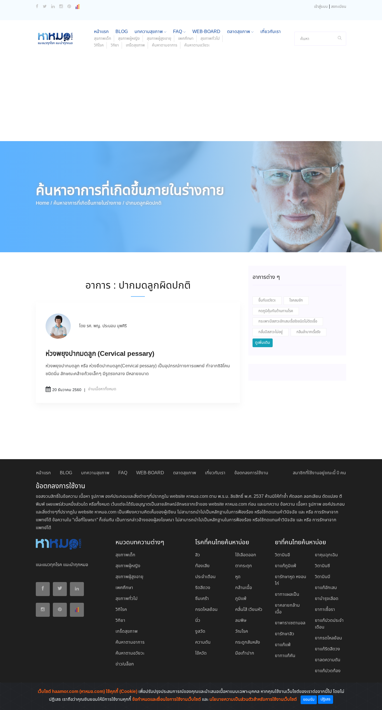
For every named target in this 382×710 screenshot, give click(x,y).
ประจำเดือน (205, 577)
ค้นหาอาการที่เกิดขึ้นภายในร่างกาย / (88, 203)
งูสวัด (200, 631)
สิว (197, 555)
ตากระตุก (243, 566)
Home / (44, 203)
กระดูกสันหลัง (247, 642)
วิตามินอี (282, 555)
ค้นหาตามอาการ (164, 45)
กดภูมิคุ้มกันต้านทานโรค (275, 311)
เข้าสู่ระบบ (321, 7)
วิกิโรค (99, 45)
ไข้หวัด (201, 653)
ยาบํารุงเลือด (326, 598)
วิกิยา (115, 45)
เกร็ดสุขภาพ (135, 45)
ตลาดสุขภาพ (239, 32)
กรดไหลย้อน (206, 609)
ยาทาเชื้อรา (325, 609)
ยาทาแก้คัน (285, 656)
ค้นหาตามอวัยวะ (197, 45)
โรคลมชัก (296, 300)
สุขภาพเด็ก (102, 38)
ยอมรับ (308, 699)
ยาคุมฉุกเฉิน (326, 555)
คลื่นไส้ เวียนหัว (248, 609)
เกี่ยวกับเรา (270, 32)
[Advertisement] (191, 99)
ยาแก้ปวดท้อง (328, 671)
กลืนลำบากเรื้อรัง (308, 332)
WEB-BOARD (206, 32)
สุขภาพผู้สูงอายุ (159, 38)
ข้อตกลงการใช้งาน (251, 473)
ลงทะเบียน (338, 7)
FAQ (178, 32)
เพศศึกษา (186, 38)
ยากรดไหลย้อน (328, 638)
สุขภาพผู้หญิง (129, 38)
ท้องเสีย (202, 566)
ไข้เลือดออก (245, 555)
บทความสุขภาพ (149, 32)
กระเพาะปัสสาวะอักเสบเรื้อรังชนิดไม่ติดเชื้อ (287, 321)
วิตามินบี (322, 577)
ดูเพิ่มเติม (262, 342)
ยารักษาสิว (284, 634)
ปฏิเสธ (325, 699)
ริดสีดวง (202, 588)
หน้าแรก (101, 32)
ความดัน (203, 642)
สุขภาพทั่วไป (210, 38)
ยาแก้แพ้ (283, 645)
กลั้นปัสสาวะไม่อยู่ (270, 332)
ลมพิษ (240, 620)
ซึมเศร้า (202, 598)
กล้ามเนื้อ (243, 588)
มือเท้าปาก (244, 653)
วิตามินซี (322, 566)
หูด (237, 577)
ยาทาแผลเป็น (287, 594)
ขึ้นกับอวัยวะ (267, 300)
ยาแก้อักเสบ (326, 588)
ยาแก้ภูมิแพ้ (285, 566)
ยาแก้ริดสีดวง (327, 649)
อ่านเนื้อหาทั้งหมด (102, 389)
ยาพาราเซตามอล (290, 623)
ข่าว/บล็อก (124, 664)
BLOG (121, 32)
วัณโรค (241, 631)
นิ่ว (197, 620)
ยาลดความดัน (327, 660)
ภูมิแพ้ (240, 598)
